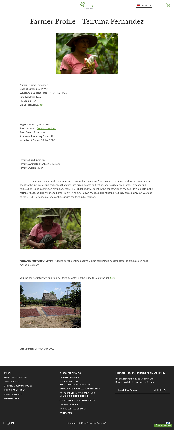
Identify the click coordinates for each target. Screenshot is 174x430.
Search (8, 373)
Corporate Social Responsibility (77, 400)
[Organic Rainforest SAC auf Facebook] (4, 422)
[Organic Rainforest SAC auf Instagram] (8, 422)
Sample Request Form (15, 377)
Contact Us (66, 413)
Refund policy (11, 398)
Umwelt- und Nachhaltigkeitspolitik (80, 389)
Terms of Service (13, 394)
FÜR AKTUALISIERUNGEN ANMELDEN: (140, 373)
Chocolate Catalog (70, 373)
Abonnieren (160, 390)
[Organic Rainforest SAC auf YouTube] (12, 422)
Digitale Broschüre (70, 377)
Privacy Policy (12, 382)
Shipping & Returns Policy (18, 386)
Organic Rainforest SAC (96, 423)
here (112, 277)
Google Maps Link (46, 128)
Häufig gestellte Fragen (73, 409)
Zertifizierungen (69, 404)
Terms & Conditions (14, 390)
